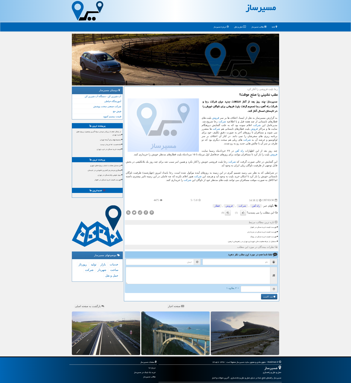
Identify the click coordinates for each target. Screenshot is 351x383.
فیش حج (117, 111)
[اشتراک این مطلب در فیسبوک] (145, 212)
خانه (274, 27)
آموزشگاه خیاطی (112, 101)
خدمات (114, 264)
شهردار (101, 269)
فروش (215, 118)
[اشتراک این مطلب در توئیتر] (134, 212)
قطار (217, 205)
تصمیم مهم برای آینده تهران (110, 140)
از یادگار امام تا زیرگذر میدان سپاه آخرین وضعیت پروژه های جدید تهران (98, 133)
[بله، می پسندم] (243, 212)
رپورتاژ (83, 264)
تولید (93, 264)
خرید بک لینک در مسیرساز (145, 372)
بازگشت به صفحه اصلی (88, 306)
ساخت (114, 269)
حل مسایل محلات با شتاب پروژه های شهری (105, 165)
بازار (103, 264)
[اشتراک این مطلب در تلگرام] (140, 212)
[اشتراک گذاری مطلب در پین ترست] (151, 212)
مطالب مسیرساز (257, 27)
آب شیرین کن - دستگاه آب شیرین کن (103, 96)
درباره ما (152, 368)
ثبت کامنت (268, 296)
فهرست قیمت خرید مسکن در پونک (263, 237)
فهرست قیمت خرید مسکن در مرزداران (262, 232)
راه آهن (239, 150)
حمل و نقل (238, 27)
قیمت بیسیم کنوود (112, 116)
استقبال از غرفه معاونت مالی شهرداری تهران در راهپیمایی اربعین (252, 241)
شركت (222, 121)
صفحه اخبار (174, 306)
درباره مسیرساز (220, 27)
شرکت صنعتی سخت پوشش (107, 106)
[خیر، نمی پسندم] (228, 212)
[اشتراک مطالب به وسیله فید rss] (128, 212)
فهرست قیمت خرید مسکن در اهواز (263, 227)
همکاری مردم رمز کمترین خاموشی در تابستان (104, 170)
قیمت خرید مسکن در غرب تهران (109, 149)
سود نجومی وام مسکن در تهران (109, 175)
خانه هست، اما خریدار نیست (110, 144)
